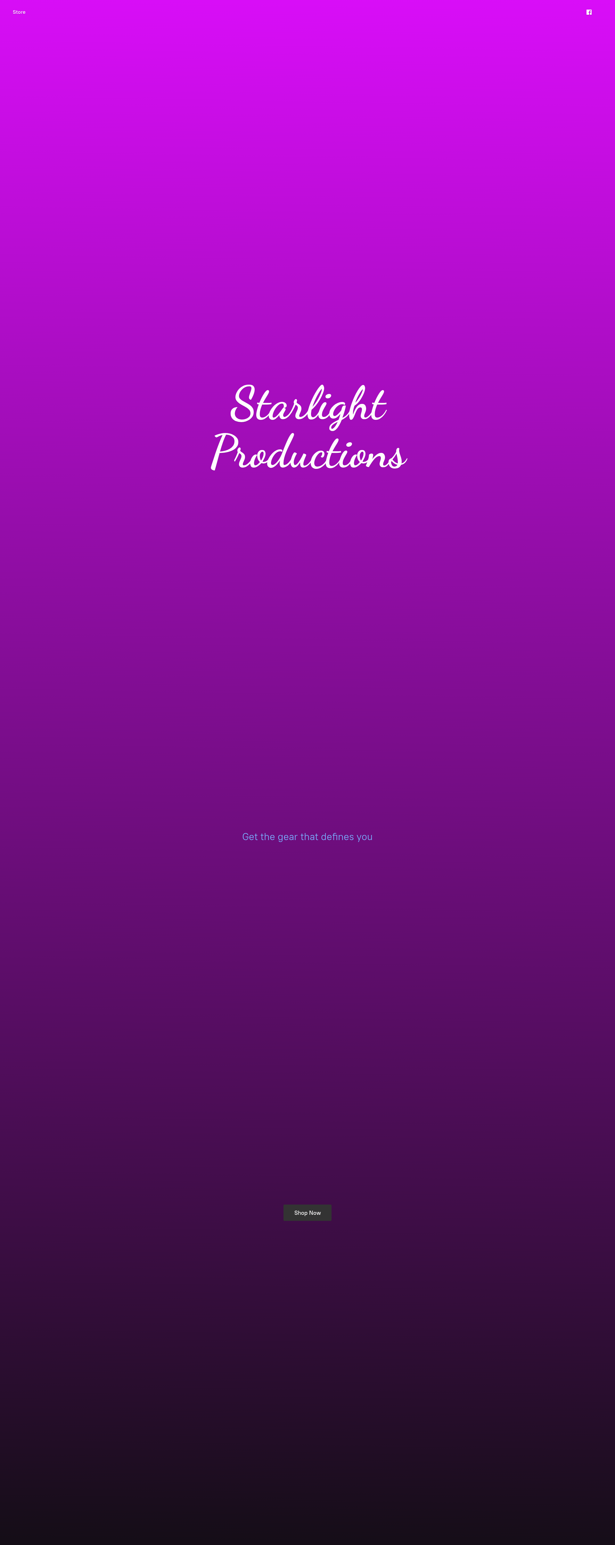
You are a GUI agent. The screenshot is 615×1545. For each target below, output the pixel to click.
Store (19, 12)
